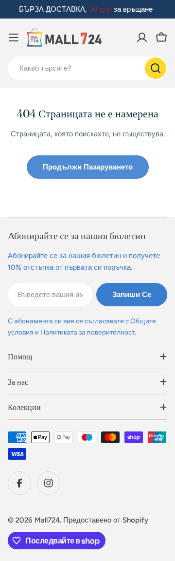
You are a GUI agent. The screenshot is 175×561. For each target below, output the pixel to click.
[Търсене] (155, 68)
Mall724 (47, 520)
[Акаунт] (142, 37)
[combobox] (87, 68)
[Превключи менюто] (13, 37)
